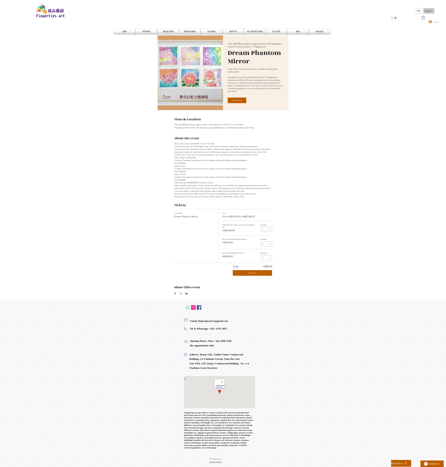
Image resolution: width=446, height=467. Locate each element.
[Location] (185, 354)
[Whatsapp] (187, 307)
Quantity (263, 225)
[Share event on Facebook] (175, 293)
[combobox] (266, 229)
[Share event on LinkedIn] (186, 293)
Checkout (252, 273)
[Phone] (185, 329)
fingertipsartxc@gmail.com (213, 321)
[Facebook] (199, 307)
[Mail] (186, 320)
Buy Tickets (237, 100)
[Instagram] (193, 307)
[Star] (186, 341)
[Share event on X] (181, 293)
